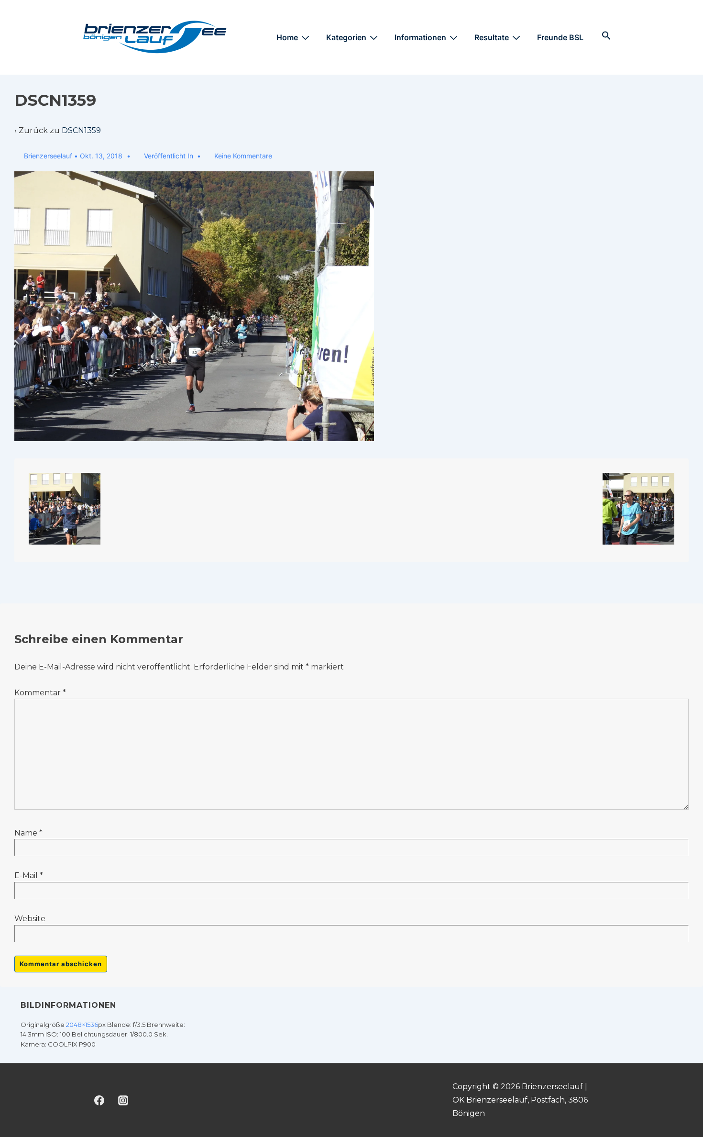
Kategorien (346, 37)
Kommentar (40, 692)
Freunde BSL (560, 37)
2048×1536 (82, 1024)
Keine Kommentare (243, 156)
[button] (606, 36)
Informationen (420, 37)
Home (287, 37)
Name (25, 832)
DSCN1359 (81, 130)
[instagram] (123, 1100)
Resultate (491, 37)
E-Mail (26, 875)
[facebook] (99, 1100)
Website (29, 918)
